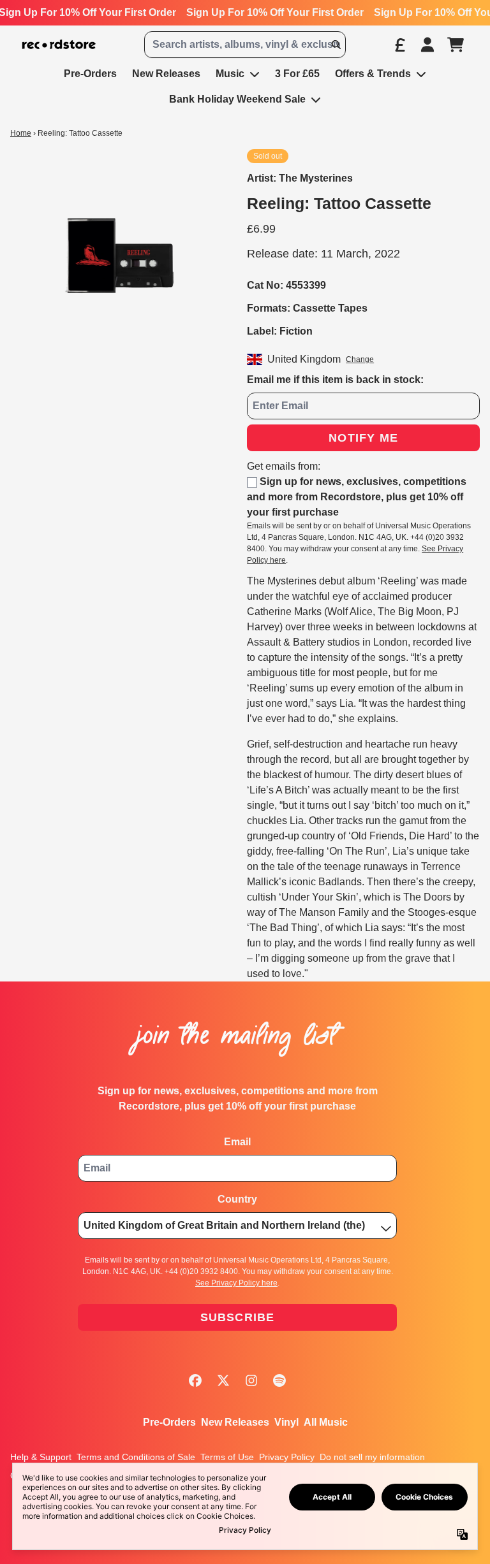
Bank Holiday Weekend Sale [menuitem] (237, 99)
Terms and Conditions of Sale (136, 1457)
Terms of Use (227, 1457)
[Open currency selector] (399, 45)
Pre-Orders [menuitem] (90, 73)
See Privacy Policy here (236, 1282)
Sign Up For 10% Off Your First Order (275, 12)
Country (237, 1199)
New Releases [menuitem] (166, 73)
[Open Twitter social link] (223, 1380)
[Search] (335, 44)
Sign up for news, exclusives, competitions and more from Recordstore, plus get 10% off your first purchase (356, 497)
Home (20, 133)
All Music (326, 1422)
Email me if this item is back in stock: (335, 379)
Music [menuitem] (230, 73)
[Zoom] (115, 254)
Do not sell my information (372, 1457)
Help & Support (40, 1457)
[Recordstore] (59, 45)
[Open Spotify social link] (279, 1380)
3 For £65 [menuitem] (297, 73)
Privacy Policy (287, 1457)
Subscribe (237, 1317)
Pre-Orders (169, 1422)
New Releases (235, 1422)
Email (237, 1141)
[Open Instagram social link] (251, 1380)
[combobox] (245, 44)
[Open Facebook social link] (195, 1380)
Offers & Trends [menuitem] (373, 73)
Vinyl (286, 1422)
